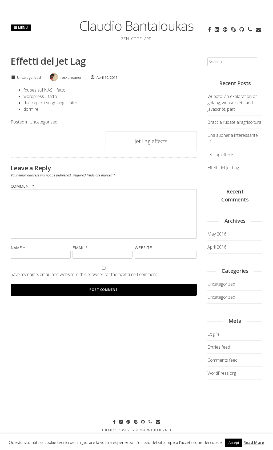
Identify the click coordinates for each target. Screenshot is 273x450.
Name (18, 247)
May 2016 (216, 234)
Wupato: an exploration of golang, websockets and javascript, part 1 (232, 102)
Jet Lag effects (151, 141)
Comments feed (222, 360)
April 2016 (216, 247)
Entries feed (218, 347)
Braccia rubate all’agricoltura (234, 122)
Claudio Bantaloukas (136, 26)
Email (80, 247)
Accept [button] (233, 442)
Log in (213, 334)
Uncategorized (29, 77)
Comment (22, 186)
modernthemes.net (153, 430)
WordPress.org (221, 373)
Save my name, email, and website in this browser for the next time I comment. (84, 274)
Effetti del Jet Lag (223, 168)
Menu (22, 27)
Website (143, 247)
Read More (253, 442)
